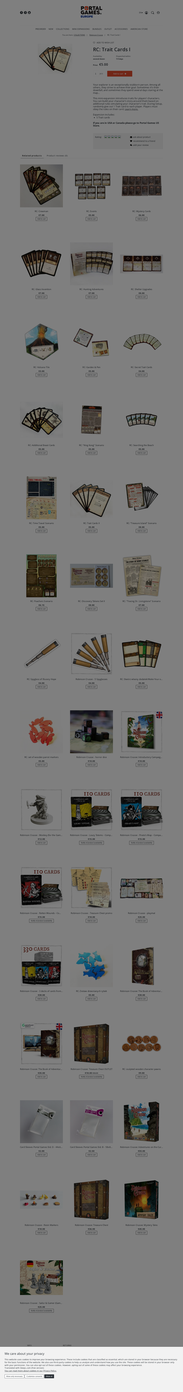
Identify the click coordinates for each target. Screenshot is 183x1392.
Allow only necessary (14, 1376)
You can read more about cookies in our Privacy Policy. (31, 1370)
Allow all (49, 1376)
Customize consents (34, 1376)
